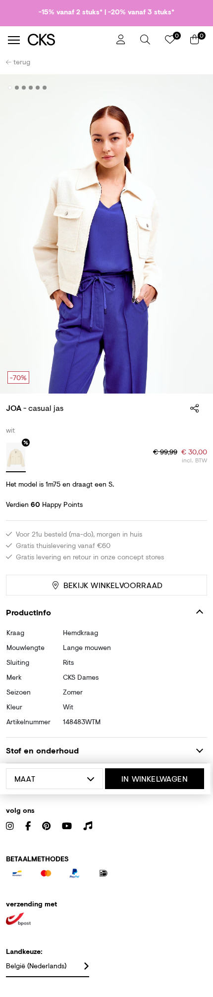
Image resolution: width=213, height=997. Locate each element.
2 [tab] (17, 88)
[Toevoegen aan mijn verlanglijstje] (192, 88)
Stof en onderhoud (42, 750)
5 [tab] (38, 88)
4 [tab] (31, 88)
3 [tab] (24, 88)
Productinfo (28, 612)
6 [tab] (45, 88)
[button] (145, 40)
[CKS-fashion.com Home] (68, 39)
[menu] (14, 40)
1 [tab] (10, 88)
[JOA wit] (16, 457)
